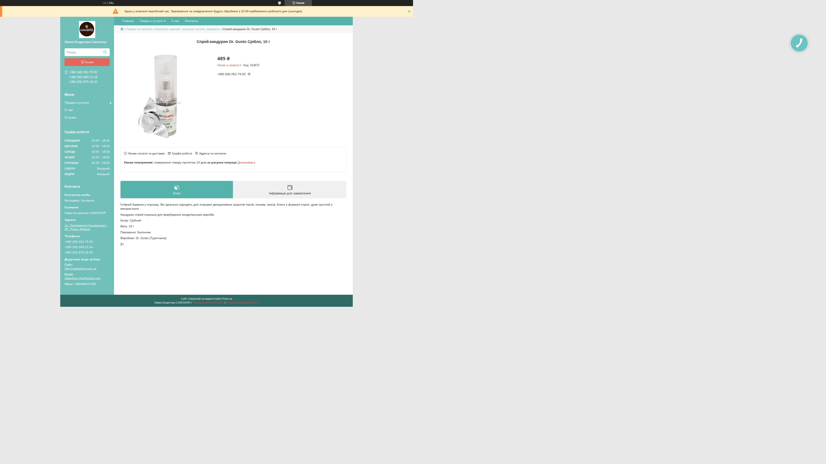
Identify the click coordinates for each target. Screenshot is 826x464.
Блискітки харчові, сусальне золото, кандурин (188, 29)
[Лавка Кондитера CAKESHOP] (87, 29)
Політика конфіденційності (242, 302)
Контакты (191, 21)
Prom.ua (227, 298)
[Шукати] (105, 52)
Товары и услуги (77, 102)
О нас (69, 110)
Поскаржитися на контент (208, 302)
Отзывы (71, 117)
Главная (128, 21)
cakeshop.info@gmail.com (82, 278)
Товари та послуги (139, 29)
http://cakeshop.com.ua (80, 268)
